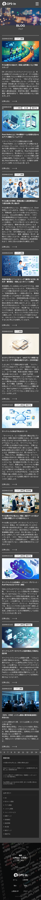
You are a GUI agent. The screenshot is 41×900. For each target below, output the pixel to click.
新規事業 (28, 490)
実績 (25, 885)
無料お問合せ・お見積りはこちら (20, 858)
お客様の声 (15, 891)
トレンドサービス (10, 812)
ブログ (25, 891)
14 (36, 752)
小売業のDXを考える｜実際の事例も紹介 (16, 762)
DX (6, 798)
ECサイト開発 (9, 801)
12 (27, 752)
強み (15, 885)
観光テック (8, 830)
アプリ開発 (17, 108)
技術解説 (7, 819)
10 (19, 752)
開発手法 (34, 108)
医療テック (8, 816)
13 (32, 752)
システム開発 (19, 39)
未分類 (26, 108)
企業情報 (25, 880)
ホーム (15, 880)
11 (23, 752)
